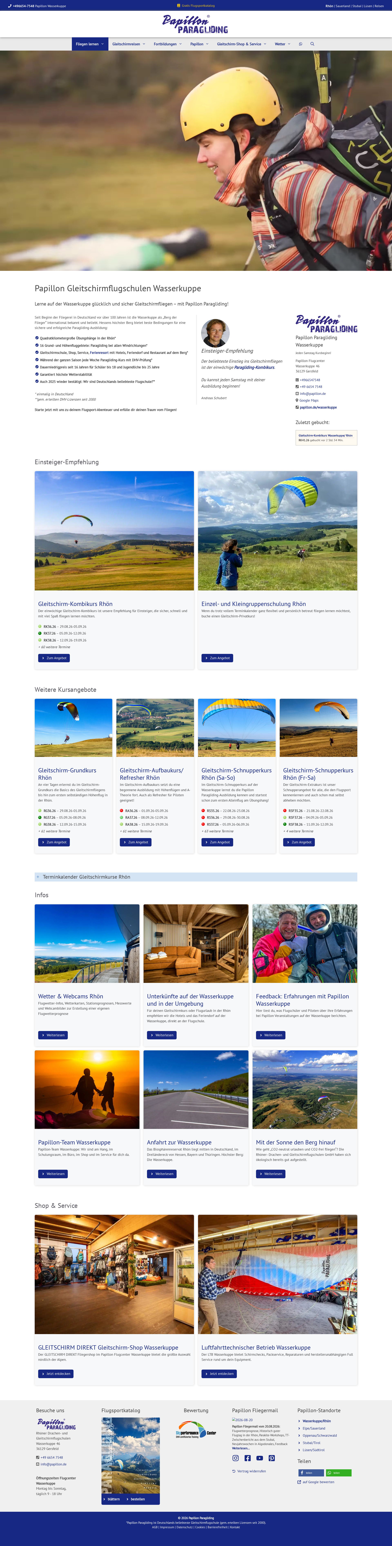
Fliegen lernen (87, 44)
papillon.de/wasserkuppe (318, 407)
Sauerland (343, 6)
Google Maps (309, 400)
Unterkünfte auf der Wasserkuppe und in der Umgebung (190, 999)
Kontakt (235, 1527)
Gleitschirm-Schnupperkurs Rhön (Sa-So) (237, 773)
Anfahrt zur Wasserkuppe (179, 1142)
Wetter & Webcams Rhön (70, 996)
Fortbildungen (165, 44)
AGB (155, 1527)
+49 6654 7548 (311, 386)
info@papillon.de (313, 393)
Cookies (200, 1527)
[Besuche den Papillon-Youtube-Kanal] (261, 1458)
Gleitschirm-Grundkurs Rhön (67, 773)
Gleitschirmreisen (126, 44)
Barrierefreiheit (218, 1527)
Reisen (379, 6)
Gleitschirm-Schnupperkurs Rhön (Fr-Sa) (318, 773)
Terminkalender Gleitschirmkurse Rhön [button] (86, 876)
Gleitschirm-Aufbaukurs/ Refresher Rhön (151, 773)
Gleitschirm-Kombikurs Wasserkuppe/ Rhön (326, 435)
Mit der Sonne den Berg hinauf (295, 1142)
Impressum (167, 1527)
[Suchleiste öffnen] (312, 44)
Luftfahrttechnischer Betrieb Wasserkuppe (256, 1347)
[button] (311, 1472)
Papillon (196, 44)
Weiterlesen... (241, 1448)
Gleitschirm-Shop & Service (239, 44)
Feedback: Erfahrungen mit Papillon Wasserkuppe (302, 999)
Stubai (356, 6)
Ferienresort (99, 352)
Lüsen (368, 6)
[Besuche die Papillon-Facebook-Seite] (249, 1458)
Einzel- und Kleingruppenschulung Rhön (254, 603)
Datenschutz (185, 1527)
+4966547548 (310, 380)
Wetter (280, 44)
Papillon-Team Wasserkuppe (74, 1142)
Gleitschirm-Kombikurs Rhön (75, 603)
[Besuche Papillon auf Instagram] (237, 1458)
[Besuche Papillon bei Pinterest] (273, 1458)
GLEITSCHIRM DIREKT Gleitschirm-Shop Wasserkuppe (108, 1347)
